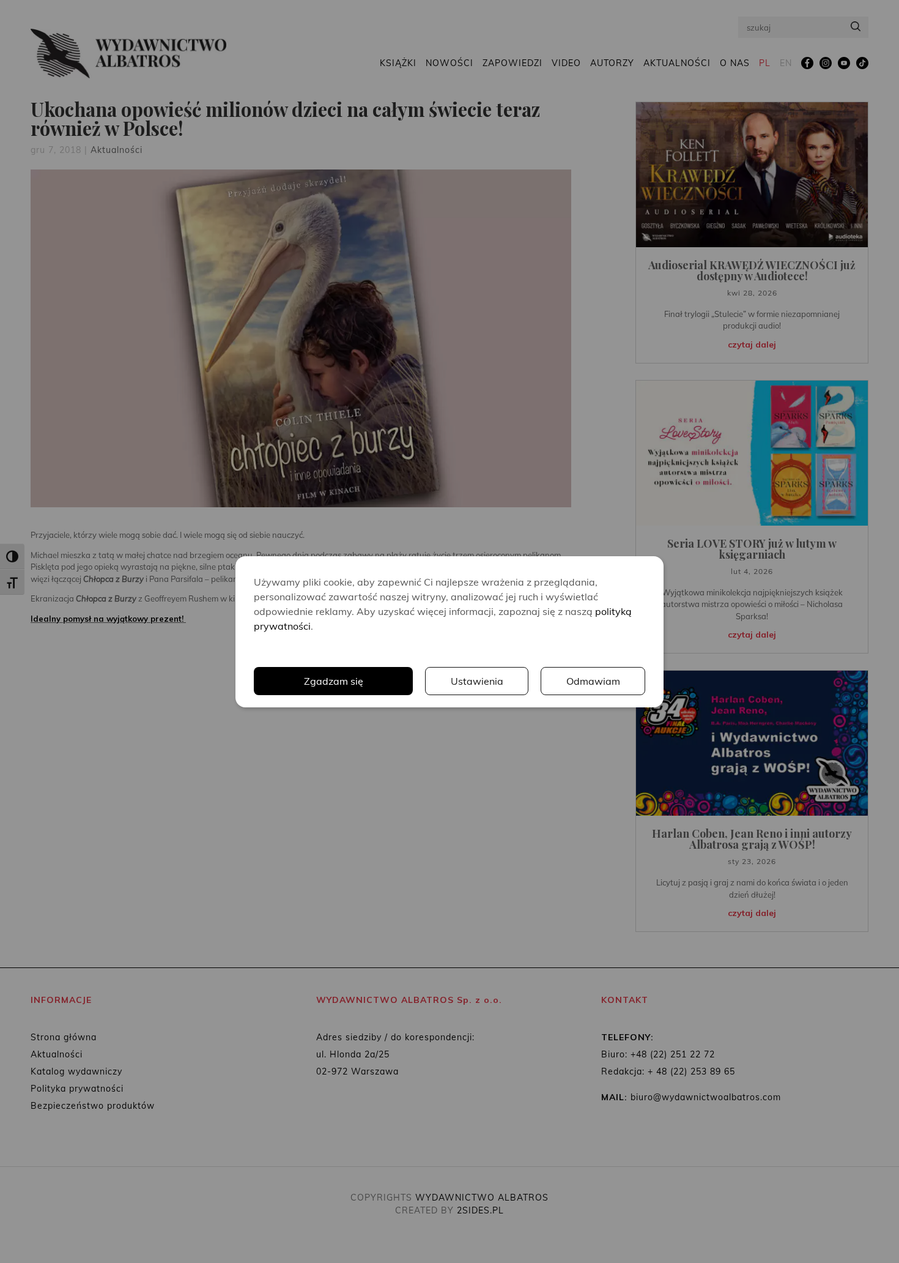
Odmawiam (593, 681)
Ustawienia (477, 681)
